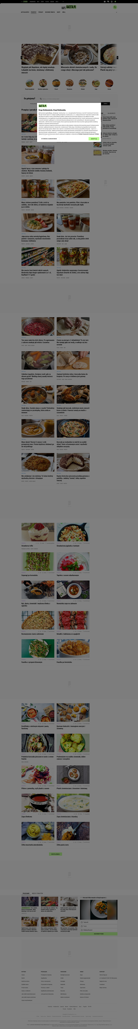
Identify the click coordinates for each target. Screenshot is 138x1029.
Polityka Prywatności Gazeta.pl (86, 134)
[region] (69, 122)
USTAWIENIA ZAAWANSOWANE (49, 138)
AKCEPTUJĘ (94, 138)
